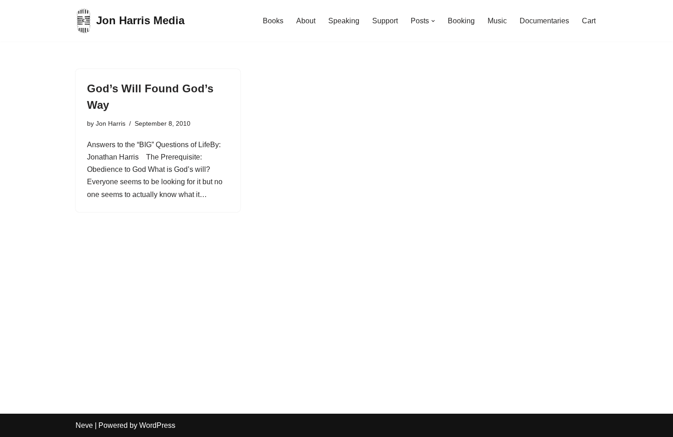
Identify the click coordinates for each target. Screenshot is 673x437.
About (305, 21)
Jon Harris (110, 123)
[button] (433, 21)
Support (385, 21)
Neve (84, 425)
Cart (589, 21)
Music (497, 21)
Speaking (343, 21)
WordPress (157, 425)
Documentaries (544, 21)
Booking (461, 21)
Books (273, 21)
